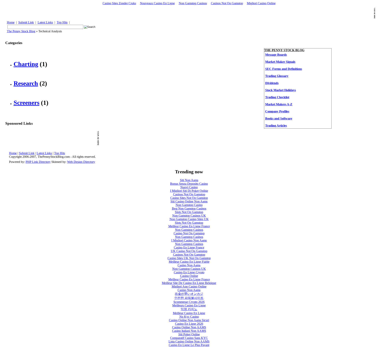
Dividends (272, 83)
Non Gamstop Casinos (193, 3)
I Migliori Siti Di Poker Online (189, 190)
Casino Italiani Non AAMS (189, 330)
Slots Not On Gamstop (189, 212)
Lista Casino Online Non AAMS (189, 341)
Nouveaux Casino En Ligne (157, 3)
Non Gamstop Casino (189, 205)
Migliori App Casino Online (189, 286)
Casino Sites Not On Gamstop (189, 198)
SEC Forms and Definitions (283, 69)
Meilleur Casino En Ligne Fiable (189, 261)
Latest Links (45, 22)
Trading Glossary (276, 76)
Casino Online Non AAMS (189, 327)
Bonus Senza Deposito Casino (189, 183)
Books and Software (278, 118)
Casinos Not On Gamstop (227, 3)
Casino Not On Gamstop (189, 233)
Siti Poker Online (189, 334)
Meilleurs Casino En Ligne (189, 305)
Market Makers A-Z (278, 104)
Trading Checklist (277, 97)
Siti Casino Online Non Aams (189, 201)
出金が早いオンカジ (189, 293)
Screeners (26, 102)
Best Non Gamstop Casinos (189, 208)
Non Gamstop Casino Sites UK (189, 219)
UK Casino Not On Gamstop (189, 251)
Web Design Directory (81, 161)
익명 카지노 (189, 309)
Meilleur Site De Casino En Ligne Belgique (189, 283)
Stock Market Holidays (280, 90)
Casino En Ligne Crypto (189, 272)
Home (11, 22)
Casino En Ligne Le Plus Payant (189, 345)
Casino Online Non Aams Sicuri (189, 320)
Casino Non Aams (189, 265)
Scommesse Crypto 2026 (189, 302)
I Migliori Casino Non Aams (189, 240)
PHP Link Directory (38, 161)
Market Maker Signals (280, 61)
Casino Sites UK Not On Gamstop (189, 258)
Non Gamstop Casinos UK (189, 215)
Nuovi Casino (189, 187)
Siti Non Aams (189, 180)
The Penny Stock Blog (21, 31)
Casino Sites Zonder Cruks (119, 3)
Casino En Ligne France (189, 247)
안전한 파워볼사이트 (189, 298)
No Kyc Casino (189, 316)
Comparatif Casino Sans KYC (189, 338)
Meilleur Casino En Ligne (189, 313)
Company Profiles (277, 111)
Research (26, 83)
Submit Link (26, 22)
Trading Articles (276, 125)
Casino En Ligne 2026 (189, 323)
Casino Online (189, 276)
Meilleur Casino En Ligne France (189, 226)
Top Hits (62, 22)
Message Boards (276, 54)
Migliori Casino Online (261, 3)
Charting (26, 64)
